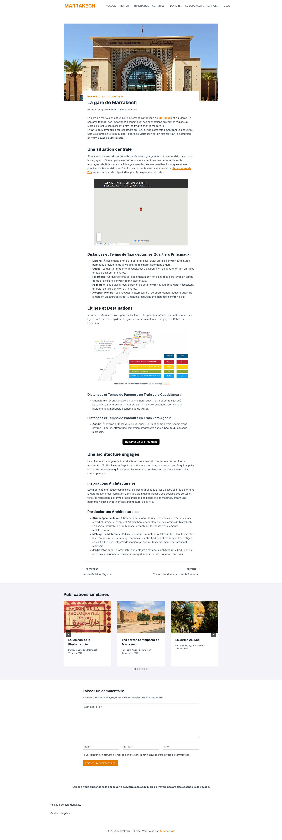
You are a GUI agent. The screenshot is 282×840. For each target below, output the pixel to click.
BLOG (227, 5)
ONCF (166, 383)
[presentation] (87, 617)
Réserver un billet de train (141, 441)
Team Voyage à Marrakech (103, 109)
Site (166, 746)
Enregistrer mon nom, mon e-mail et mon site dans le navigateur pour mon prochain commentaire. (138, 754)
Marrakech (165, 117)
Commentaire (93, 706)
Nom (88, 746)
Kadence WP (167, 831)
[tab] (135, 669)
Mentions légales (60, 813)
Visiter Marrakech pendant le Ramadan (176, 572)
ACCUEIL (111, 5)
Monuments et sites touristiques (105, 97)
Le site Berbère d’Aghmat (98, 572)
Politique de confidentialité (65, 804)
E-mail (129, 746)
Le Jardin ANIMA (187, 640)
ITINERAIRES (141, 5)
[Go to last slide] (68, 633)
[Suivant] (213, 633)
